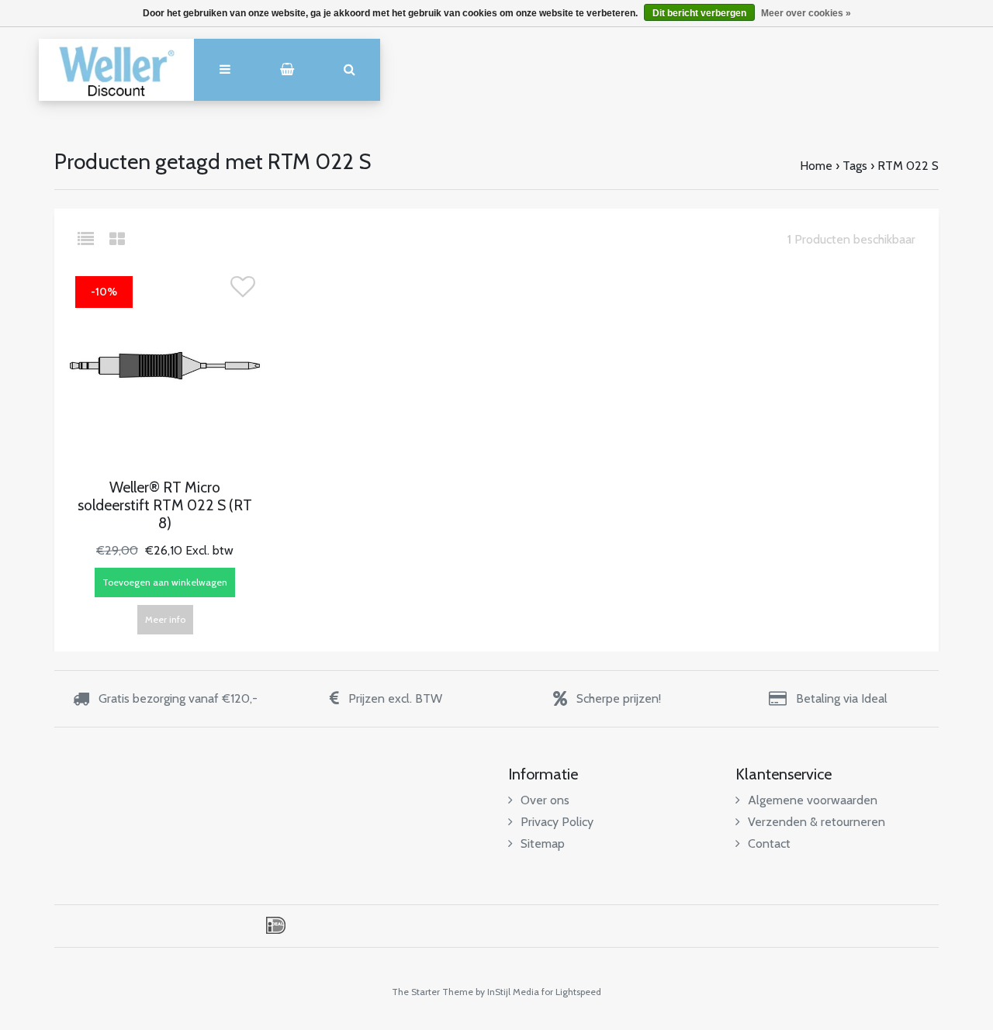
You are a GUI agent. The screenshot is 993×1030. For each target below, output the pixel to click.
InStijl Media (513, 991)
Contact (769, 843)
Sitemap (543, 843)
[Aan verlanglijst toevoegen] (242, 291)
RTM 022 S (908, 165)
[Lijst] (92, 239)
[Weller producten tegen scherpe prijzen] (116, 70)
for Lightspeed (571, 991)
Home (816, 165)
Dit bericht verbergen (699, 13)
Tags (854, 165)
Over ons (545, 800)
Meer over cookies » (806, 13)
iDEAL (275, 925)
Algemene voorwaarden (812, 800)
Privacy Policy (557, 821)
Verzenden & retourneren (816, 821)
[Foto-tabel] (117, 239)
